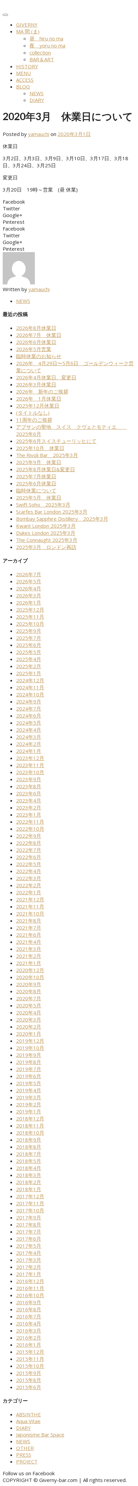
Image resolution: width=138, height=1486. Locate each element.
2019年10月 (30, 1047)
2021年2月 (28, 956)
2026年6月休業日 (36, 342)
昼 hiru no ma (46, 38)
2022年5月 (28, 864)
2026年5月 (28, 581)
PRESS (23, 1454)
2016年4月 (28, 1323)
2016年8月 (28, 1309)
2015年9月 (28, 1373)
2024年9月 (28, 701)
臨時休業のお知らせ (38, 356)
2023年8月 (28, 786)
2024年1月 (28, 751)
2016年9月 (28, 1302)
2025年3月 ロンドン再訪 (46, 547)
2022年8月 (28, 842)
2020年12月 (30, 970)
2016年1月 (28, 1344)
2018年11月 (30, 1125)
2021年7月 (28, 927)
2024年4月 (28, 729)
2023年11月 (30, 765)
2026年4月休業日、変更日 (46, 377)
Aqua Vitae (28, 1421)
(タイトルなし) (33, 412)
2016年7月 (28, 1316)
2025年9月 (28, 630)
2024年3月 (28, 736)
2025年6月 (28, 645)
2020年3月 (28, 1019)
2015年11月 (30, 1358)
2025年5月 (28, 652)
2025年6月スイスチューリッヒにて (56, 441)
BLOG (23, 86)
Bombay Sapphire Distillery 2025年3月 (62, 518)
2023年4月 (28, 800)
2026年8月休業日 (36, 327)
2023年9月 (28, 779)
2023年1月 (28, 814)
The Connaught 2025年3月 (46, 540)
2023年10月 (30, 772)
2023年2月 (28, 807)
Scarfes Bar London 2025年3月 (51, 511)
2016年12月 (30, 1281)
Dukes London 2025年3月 (45, 532)
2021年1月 (28, 963)
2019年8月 (28, 1062)
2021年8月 (28, 920)
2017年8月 (28, 1224)
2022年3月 (28, 878)
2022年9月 (28, 835)
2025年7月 (28, 637)
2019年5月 (28, 1083)
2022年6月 (28, 857)
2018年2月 (28, 1182)
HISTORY (27, 66)
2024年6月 (28, 715)
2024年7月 (28, 708)
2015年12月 (30, 1351)
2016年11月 (30, 1288)
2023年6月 (28, 793)
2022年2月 (28, 885)
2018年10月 (30, 1132)
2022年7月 (28, 849)
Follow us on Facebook (29, 1473)
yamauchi (38, 134)
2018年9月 (28, 1139)
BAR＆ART (41, 59)
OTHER (25, 1448)
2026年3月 (28, 595)
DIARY (36, 100)
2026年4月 (28, 588)
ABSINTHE (28, 1414)
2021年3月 (28, 948)
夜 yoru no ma (47, 45)
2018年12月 (30, 1118)
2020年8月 (28, 991)
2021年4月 (28, 941)
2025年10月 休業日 (40, 448)
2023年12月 (30, 758)
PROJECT (27, 1461)
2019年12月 (30, 1040)
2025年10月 (30, 623)
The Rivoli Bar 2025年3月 (47, 455)
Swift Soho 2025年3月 (43, 504)
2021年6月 (28, 934)
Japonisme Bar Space (40, 1434)
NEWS (36, 93)
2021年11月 (30, 906)
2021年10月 (30, 913)
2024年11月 (30, 687)
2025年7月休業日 (36, 476)
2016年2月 (28, 1337)
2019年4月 (28, 1090)
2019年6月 (28, 1076)
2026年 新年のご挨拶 (42, 391)
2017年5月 (28, 1245)
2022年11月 (30, 821)
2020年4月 (28, 1012)
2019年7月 (28, 1069)
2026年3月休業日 (36, 384)
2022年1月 (28, 892)
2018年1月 (28, 1189)
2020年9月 (28, 984)
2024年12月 (30, 680)
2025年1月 (28, 673)
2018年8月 (28, 1146)
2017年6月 (28, 1238)
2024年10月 (30, 694)
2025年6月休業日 (36, 483)
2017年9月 (28, 1217)
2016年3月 (28, 1330)
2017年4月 (28, 1252)
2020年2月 (28, 1026)
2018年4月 (28, 1168)
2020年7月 (28, 998)
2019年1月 (28, 1111)
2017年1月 (28, 1274)
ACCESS (24, 79)
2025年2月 (28, 666)
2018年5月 (28, 1160)
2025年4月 (28, 659)
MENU (23, 73)
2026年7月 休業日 (38, 335)
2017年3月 (28, 1259)
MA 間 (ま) (28, 31)
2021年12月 (30, 899)
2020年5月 (28, 1005)
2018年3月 (28, 1175)
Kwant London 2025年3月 (46, 525)
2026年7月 (28, 574)
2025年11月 (30, 616)
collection (40, 52)
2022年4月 (28, 871)
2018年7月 (28, 1153)
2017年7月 (28, 1231)
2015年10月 (30, 1365)
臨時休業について (36, 490)
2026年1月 (28, 602)
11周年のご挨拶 (34, 419)
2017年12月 (30, 1196)
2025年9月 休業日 (38, 462)
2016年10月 (30, 1295)
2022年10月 (30, 828)
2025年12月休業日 (37, 405)
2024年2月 (28, 743)
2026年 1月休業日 (38, 398)
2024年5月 (28, 722)
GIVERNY (27, 24)
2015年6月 (28, 1387)
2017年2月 (28, 1267)
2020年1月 (28, 1033)
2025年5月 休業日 (38, 497)
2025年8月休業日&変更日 (45, 469)
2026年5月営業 (33, 349)
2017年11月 (30, 1203)
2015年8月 (28, 1380)
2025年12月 (30, 609)
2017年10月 (30, 1210)
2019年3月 (28, 1097)
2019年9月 (28, 1054)
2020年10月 (30, 977)
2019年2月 (28, 1104)
